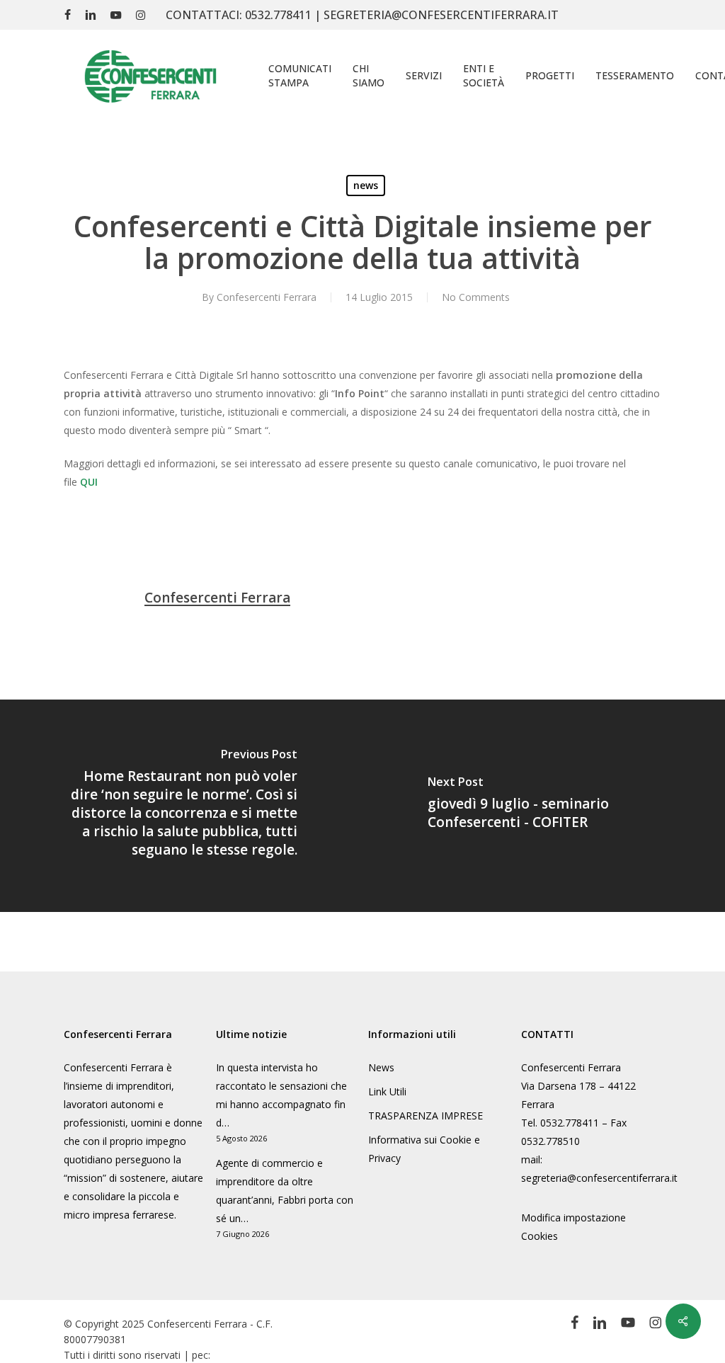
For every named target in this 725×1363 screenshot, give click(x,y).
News (381, 1067)
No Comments (476, 297)
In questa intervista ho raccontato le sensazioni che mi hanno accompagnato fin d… (281, 1095)
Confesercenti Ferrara (266, 297)
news (365, 185)
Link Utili (387, 1091)
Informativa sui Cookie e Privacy (424, 1149)
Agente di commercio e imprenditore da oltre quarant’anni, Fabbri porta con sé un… (284, 1190)
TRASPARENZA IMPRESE (425, 1115)
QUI (89, 482)
